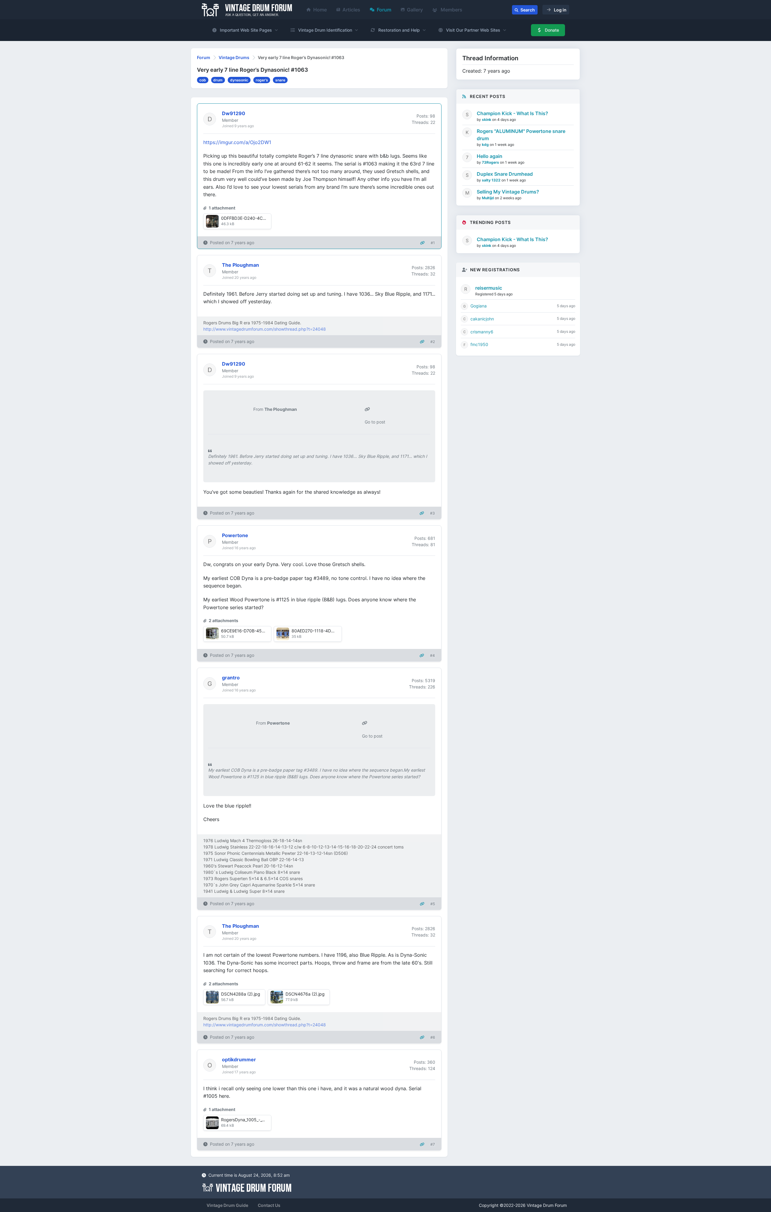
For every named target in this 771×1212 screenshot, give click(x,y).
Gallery (415, 10)
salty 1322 (491, 180)
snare (280, 80)
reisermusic (488, 288)
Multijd (488, 198)
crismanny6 (481, 331)
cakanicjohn (482, 318)
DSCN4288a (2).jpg (240, 993)
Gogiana (478, 305)
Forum (384, 10)
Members (450, 10)
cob (202, 80)
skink (487, 119)
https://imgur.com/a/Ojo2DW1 (237, 142)
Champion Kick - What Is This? (512, 113)
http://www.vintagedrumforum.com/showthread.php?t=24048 (264, 329)
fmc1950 (479, 344)
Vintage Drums (234, 57)
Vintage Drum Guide (227, 1205)
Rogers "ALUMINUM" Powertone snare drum (521, 134)
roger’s (262, 80)
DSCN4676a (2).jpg (305, 993)
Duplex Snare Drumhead (505, 174)
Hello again (489, 156)
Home (320, 10)
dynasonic (239, 80)
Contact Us (269, 1205)
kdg (486, 144)
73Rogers (491, 162)
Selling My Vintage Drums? (508, 192)
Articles (351, 10)
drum (218, 80)
